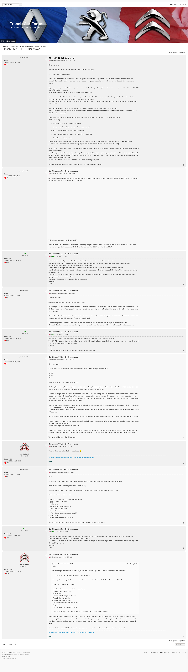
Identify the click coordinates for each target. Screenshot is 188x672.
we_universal (8, 654)
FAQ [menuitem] (2, 41)
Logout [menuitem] (183, 4)
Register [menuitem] (174, 4)
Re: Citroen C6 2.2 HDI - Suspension (63, 171)
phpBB (10, 652)
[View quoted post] (72, 564)
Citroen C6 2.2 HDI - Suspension (21, 48)
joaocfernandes (60, 564)
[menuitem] (10, 41)
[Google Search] (20, 4)
